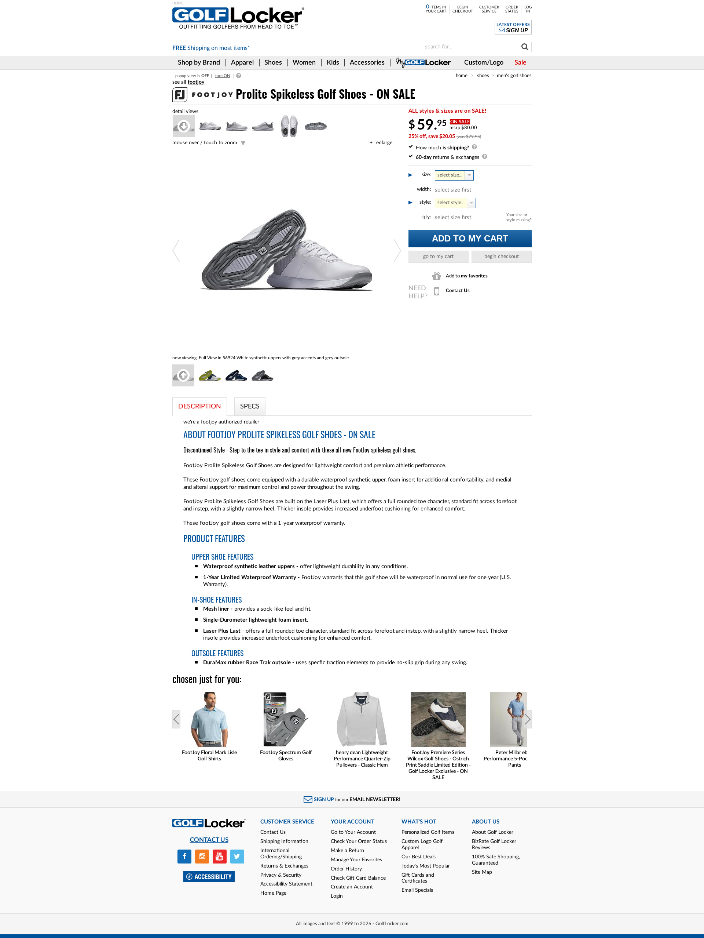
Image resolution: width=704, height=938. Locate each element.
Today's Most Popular (426, 866)
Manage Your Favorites (356, 859)
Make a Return (347, 850)
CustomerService (489, 9)
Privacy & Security (280, 875)
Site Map (482, 872)
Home (461, 75)
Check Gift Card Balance (358, 878)
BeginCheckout (462, 9)
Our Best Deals (419, 856)
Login (337, 896)
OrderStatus (511, 9)
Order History (346, 869)
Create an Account (352, 887)
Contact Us (273, 832)
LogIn (528, 9)
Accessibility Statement (286, 884)
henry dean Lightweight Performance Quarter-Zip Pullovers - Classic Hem (362, 759)
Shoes (483, 75)
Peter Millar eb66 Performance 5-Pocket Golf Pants (514, 759)
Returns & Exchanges (284, 866)
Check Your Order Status (359, 841)
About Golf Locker (492, 832)
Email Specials (417, 890)
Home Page (273, 893)
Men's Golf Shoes (514, 75)
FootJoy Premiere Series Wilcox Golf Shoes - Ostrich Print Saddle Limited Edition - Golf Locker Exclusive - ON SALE (438, 765)
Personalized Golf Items (428, 832)
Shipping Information (284, 841)
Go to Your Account (353, 832)
